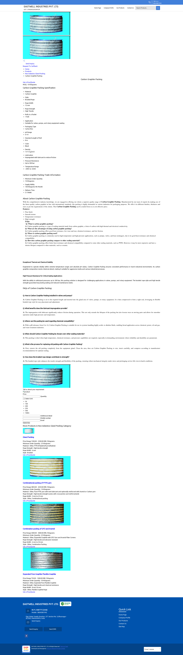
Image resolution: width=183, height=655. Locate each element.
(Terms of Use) (64, 646)
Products (28, 71)
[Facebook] (26, 637)
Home (27, 69)
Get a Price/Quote (29, 82)
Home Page (97, 8)
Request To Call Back (30, 66)
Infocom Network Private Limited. (56, 648)
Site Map (122, 626)
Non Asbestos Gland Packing (35, 73)
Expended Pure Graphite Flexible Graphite (39, 574)
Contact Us (130, 8)
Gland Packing (28, 437)
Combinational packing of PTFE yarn (37, 483)
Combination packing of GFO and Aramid (39, 529)
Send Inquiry (29, 63)
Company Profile (109, 8)
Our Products (120, 8)
